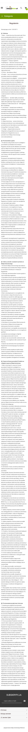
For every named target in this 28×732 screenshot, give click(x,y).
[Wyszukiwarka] (20, 8)
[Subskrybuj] (24, 701)
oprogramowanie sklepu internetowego (12, 727)
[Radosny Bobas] (11, 8)
